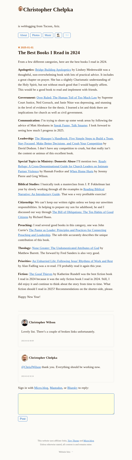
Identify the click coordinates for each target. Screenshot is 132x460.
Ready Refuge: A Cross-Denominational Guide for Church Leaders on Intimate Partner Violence (63, 166)
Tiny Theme (73, 440)
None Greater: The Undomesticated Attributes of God (65, 248)
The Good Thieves (40, 274)
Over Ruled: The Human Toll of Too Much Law (67, 97)
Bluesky (72, 387)
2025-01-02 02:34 (27, 376)
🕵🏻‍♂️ (58, 35)
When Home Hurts (81, 171)
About (23, 35)
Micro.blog (41, 387)
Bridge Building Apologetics (53, 69)
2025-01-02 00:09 (27, 341)
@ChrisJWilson (31, 367)
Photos (36, 35)
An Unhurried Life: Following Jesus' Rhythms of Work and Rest (72, 261)
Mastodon (56, 387)
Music (48, 35)
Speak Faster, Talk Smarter (70, 125)
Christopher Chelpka (48, 9)
